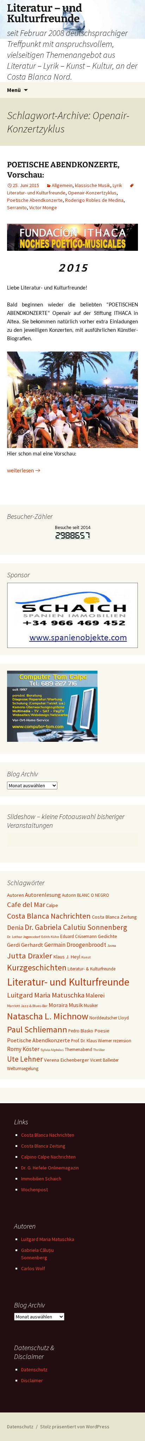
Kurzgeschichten (37, 967)
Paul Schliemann (37, 1029)
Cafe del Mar (26, 904)
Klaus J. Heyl (66, 957)
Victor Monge (43, 207)
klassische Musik (92, 185)
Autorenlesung (43, 894)
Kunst (86, 957)
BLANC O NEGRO (93, 895)
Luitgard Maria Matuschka (45, 995)
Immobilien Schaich (41, 1178)
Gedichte (107, 936)
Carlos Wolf (33, 1268)
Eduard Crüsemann (78, 936)
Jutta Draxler (29, 956)
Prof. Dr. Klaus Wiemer (91, 1041)
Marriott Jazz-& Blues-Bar (27, 1006)
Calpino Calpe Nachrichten (48, 1157)
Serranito (17, 207)
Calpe (52, 905)
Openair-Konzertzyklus (92, 193)
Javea (111, 945)
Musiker (91, 1005)
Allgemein (62, 185)
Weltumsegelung (22, 1069)
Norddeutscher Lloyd (109, 1018)
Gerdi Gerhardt (25, 944)
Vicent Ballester (104, 1060)
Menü (14, 89)
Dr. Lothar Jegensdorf (23, 936)
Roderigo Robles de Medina (94, 200)
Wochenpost (34, 1189)
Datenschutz (34, 1369)
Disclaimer (32, 1380)
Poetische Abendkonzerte (35, 200)
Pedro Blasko (80, 1031)
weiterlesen (23, 471)
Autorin (69, 895)
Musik (76, 1004)
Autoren (15, 895)
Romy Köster (23, 1049)
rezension (122, 1041)
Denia (15, 927)
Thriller (99, 1050)
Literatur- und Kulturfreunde (68, 981)
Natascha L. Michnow (47, 1016)
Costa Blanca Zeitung (114, 917)
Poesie (101, 1030)
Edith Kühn (50, 936)
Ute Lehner (25, 1059)
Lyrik (117, 185)
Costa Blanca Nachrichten (49, 916)
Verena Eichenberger (66, 1060)
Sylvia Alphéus (52, 1050)
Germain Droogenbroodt (75, 945)
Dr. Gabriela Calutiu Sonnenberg (76, 927)
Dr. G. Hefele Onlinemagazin (50, 1167)
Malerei (95, 995)
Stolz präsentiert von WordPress (74, 1426)
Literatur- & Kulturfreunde (91, 969)
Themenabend (78, 1049)
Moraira (58, 1004)
